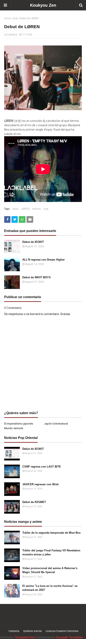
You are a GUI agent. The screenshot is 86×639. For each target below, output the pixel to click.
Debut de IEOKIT (33, 241)
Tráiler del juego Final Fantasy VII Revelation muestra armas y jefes (51, 552)
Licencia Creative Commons (62, 631)
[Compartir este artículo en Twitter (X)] (14, 219)
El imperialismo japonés (18, 423)
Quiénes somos (32, 631)
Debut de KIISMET (34, 502)
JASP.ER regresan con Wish (40, 484)
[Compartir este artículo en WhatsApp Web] (22, 219)
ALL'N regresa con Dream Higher (43, 259)
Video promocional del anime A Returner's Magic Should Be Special (49, 570)
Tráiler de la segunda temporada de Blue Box (51, 532)
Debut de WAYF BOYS (36, 277)
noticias (36, 208)
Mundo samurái (13, 428)
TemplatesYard (25, 637)
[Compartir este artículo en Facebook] (7, 219)
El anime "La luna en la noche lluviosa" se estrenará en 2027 (49, 588)
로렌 (15, 18)
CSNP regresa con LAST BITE (41, 466)
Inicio (7, 18)
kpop (15, 208)
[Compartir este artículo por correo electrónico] (30, 219)
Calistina (12, 34)
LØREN (25, 208)
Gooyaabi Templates (69, 637)
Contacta (14, 631)
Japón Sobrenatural (56, 423)
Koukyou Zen (43, 5)
